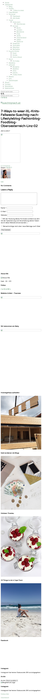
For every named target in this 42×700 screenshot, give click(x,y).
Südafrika (16, 43)
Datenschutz (9, 88)
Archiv (3, 681)
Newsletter (9, 86)
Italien (18, 39)
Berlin (18, 28)
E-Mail (4, 211)
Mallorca (19, 41)
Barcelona (20, 32)
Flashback (16, 16)
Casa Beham (13, 12)
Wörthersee (20, 24)
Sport (11, 59)
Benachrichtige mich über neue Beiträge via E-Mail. (21, 226)
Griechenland (21, 38)
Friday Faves (17, 74)
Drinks (15, 55)
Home (7, 3)
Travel (11, 20)
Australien (16, 45)
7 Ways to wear (18, 10)
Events (15, 73)
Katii (2, 182)
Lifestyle (12, 65)
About (7, 82)
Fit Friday (16, 61)
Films (14, 71)
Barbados (16, 49)
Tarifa (18, 36)
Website (4, 215)
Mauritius (16, 47)
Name (3, 208)
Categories (9, 4)
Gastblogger (13, 80)
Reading (16, 69)
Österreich (16, 22)
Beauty (11, 76)
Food (14, 53)
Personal (12, 14)
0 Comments (5, 166)
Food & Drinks (14, 51)
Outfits (11, 8)
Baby (11, 6)
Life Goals (16, 18)
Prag (18, 34)
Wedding (12, 63)
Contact (8, 84)
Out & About (17, 57)
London (19, 30)
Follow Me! (5, 694)
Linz (10, 78)
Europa (15, 26)
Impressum (5, 697)
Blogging (16, 67)
